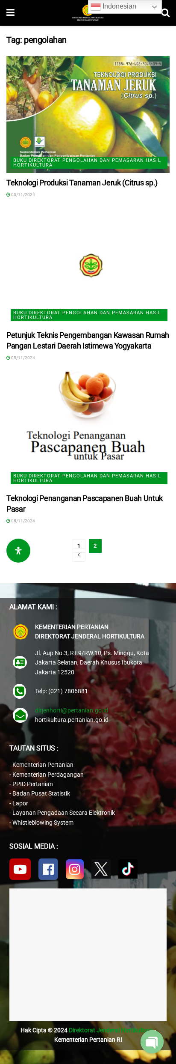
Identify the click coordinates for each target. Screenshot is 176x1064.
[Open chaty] (152, 1041)
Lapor (20, 803)
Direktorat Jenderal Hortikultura (111, 1030)
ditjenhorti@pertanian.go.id (71, 710)
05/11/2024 (22, 194)
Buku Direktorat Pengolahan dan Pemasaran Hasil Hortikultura (87, 163)
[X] (101, 869)
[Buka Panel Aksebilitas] (18, 551)
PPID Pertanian (32, 784)
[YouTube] (20, 869)
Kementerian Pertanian (42, 764)
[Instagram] (75, 869)
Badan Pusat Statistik (41, 793)
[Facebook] (48, 869)
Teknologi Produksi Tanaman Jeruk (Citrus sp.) (82, 182)
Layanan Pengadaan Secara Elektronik (63, 812)
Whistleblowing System (42, 822)
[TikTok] (128, 869)
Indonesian (118, 6)
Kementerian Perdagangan (48, 774)
